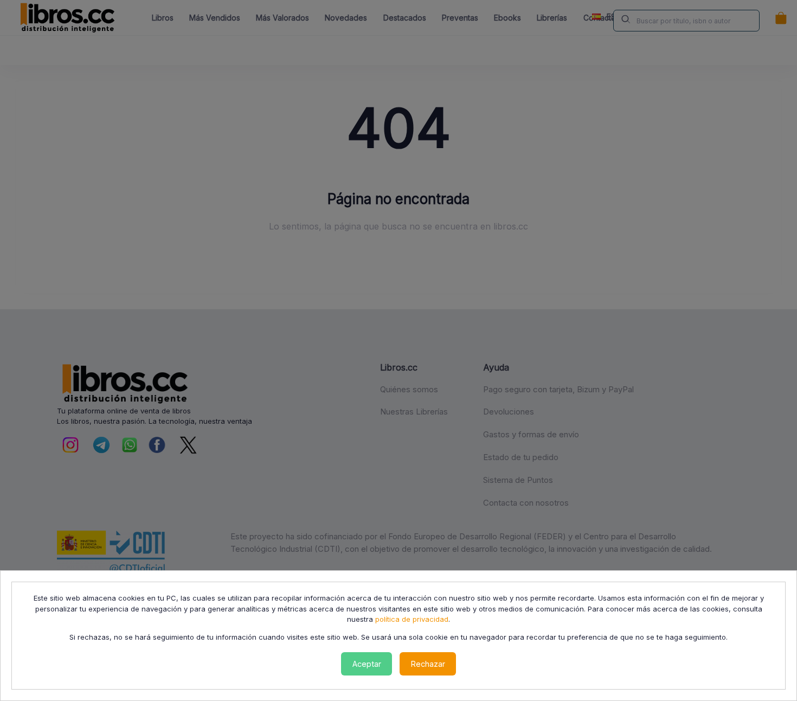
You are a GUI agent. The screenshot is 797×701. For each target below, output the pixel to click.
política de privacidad (411, 619)
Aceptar (366, 663)
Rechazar (428, 663)
